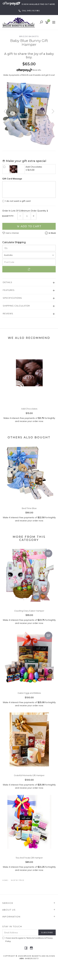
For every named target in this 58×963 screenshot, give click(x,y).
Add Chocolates (34, 166)
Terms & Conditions (35, 938)
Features (9, 290)
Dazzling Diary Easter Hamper (29, 610)
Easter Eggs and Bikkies (29, 693)
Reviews (8, 313)
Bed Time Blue (29, 508)
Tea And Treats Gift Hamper (29, 857)
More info (36, 70)
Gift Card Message (12, 178)
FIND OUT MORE (47, 4)
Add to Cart (30, 226)
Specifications (12, 298)
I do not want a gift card (17, 201)
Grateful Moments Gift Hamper (29, 775)
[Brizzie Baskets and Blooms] (19, 22)
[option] (29, 113)
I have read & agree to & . (29, 939)
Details (7, 282)
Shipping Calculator (16, 305)
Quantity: (8, 216)
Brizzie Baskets (29, 36)
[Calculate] (29, 269)
